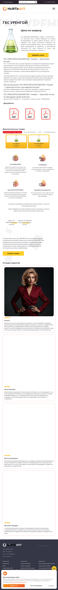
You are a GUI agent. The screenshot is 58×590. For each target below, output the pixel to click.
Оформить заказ (38, 55)
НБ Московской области (30, 132)
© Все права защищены (44, 545)
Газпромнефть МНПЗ (8, 568)
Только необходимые (36, 585)
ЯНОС (40, 132)
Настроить (51, 585)
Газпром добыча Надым (44, 566)
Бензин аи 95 (42, 561)
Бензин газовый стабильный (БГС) (47, 563)
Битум (4, 566)
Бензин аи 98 (6, 563)
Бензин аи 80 (6, 561)
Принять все (13, 585)
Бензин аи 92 (24, 561)
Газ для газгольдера (25, 566)
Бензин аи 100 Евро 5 (26, 563)
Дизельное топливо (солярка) (28, 568)
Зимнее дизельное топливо (45, 568)
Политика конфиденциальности (18, 582)
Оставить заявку (13, 253)
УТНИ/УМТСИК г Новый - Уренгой (12, 132)
